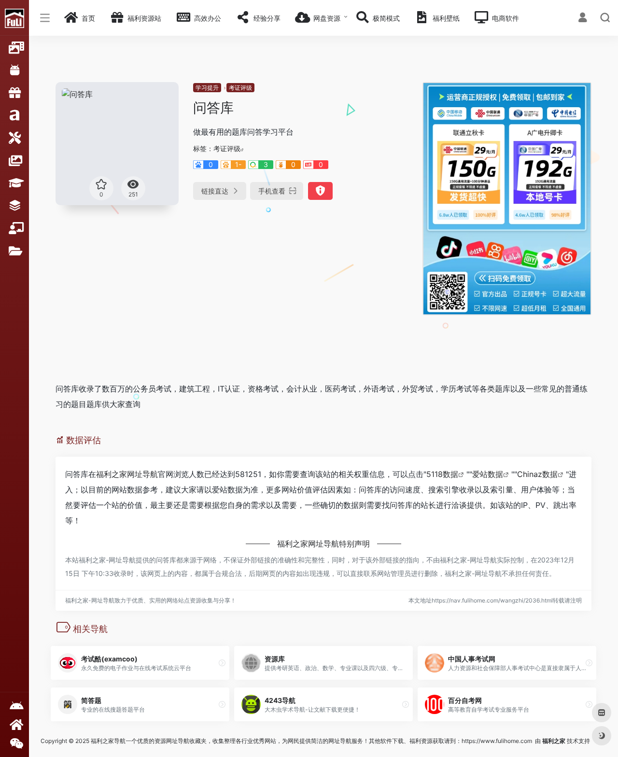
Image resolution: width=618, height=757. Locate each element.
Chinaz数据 (537, 474)
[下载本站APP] (14, 706)
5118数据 (442, 474)
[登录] (582, 18)
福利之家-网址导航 (107, 560)
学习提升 (207, 87)
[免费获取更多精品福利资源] (14, 724)
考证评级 (240, 87)
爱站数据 (487, 474)
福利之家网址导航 (127, 474)
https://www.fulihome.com (497, 740)
